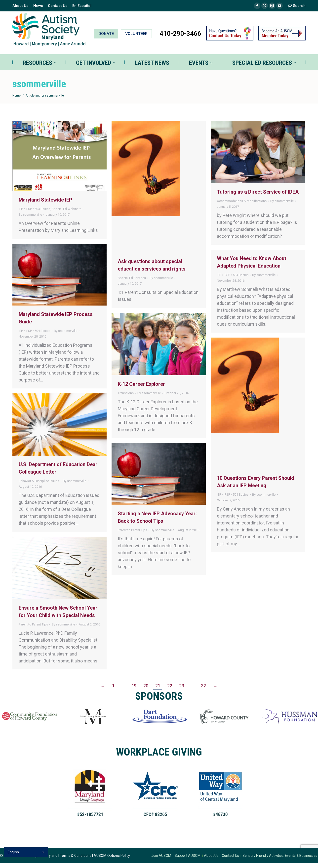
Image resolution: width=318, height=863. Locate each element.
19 (133, 685)
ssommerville (39, 84)
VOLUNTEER (136, 33)
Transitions (126, 393)
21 (157, 685)
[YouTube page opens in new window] (279, 5)
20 (145, 685)
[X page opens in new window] (264, 5)
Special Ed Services (132, 278)
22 (169, 685)
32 (203, 685)
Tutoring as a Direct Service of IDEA (258, 192)
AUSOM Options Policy (112, 856)
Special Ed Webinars (66, 209)
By (30, 214)
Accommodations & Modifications (242, 201)
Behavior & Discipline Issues (39, 481)
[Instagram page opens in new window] (272, 5)
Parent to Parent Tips (132, 530)
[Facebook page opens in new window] (257, 5)
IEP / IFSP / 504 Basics (34, 209)
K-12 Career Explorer (141, 384)
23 (181, 685)
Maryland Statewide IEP (45, 200)
